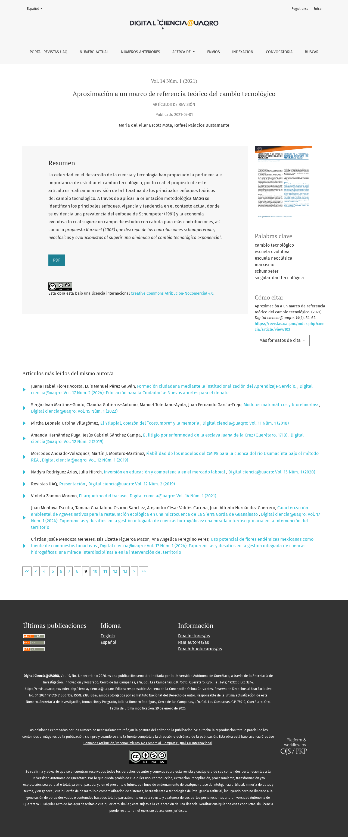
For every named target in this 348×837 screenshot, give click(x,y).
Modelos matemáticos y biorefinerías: (281, 404)
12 (115, 571)
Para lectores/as (194, 635)
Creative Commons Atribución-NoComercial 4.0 (172, 293)
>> (143, 571)
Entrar (318, 9)
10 (95, 571)
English (108, 635)
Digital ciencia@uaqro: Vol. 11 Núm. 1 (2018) (246, 423)
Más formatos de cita (280, 340)
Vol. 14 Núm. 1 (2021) (174, 81)
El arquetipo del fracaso (103, 495)
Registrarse (300, 9)
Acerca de (182, 52)
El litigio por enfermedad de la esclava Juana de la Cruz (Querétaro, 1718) (215, 435)
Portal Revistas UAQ (48, 52)
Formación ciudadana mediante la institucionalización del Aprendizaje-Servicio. (217, 386)
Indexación (242, 52)
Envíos (213, 52)
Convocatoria (279, 52)
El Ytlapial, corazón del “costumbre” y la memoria (150, 423)
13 (125, 571)
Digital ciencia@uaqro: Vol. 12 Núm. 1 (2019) (85, 460)
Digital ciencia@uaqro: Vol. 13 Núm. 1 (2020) (271, 472)
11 (105, 571)
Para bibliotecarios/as (200, 648)
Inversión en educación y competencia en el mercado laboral (165, 472)
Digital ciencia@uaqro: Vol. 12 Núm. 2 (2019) (131, 483)
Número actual (94, 52)
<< (27, 571)
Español (36, 9)
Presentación (72, 483)
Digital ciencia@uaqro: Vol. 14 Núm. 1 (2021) (173, 495)
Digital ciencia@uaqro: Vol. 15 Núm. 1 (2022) (74, 411)
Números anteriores (140, 52)
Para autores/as (193, 642)
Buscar (311, 52)
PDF (56, 260)
